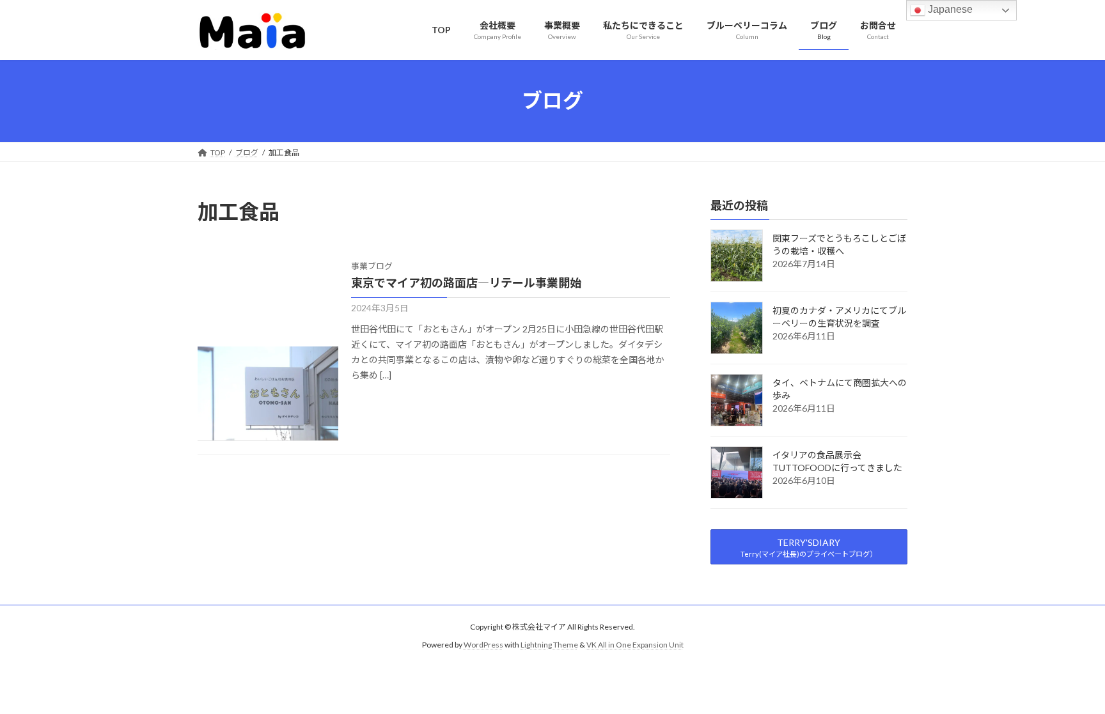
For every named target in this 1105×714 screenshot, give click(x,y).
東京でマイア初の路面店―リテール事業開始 (466, 283)
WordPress (483, 645)
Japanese (949, 9)
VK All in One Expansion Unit (635, 645)
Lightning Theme (549, 645)
